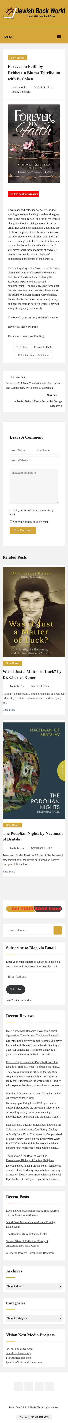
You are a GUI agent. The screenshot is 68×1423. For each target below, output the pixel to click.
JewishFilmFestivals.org (19, 1348)
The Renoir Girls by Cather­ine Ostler (26, 1233)
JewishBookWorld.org (18, 1353)
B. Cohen (21, 347)
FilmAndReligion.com (18, 1357)
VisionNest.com (18, 1362)
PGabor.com (35, 1362)
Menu (8, 37)
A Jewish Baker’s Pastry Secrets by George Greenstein (38, 403)
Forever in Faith (43, 347)
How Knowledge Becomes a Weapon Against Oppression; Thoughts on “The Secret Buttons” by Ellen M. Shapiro (34, 1033)
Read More (9, 709)
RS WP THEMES (39, 1417)
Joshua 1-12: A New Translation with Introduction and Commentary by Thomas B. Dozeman (33, 385)
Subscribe (15, 989)
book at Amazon (28, 193)
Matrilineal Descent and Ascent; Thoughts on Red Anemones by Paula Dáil (33, 1095)
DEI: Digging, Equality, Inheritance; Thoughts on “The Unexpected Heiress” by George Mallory (33, 1127)
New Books (17, 57)
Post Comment (23, 530)
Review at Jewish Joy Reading (26, 336)
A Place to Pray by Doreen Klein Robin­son (30, 1252)
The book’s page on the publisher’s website (33, 317)
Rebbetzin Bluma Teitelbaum (34, 355)
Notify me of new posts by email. (31, 521)
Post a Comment (21, 91)
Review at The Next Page (23, 326)
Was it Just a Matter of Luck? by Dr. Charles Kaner (32, 674)
